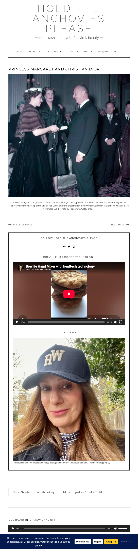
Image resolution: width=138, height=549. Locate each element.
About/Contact (105, 52)
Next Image (118, 225)
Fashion (57, 52)
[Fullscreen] (121, 322)
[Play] (17, 322)
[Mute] (115, 322)
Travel (86, 52)
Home (19, 52)
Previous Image (22, 225)
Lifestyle (71, 52)
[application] (69, 293)
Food (30, 52)
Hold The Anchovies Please (69, 18)
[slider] (123, 528)
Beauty (43, 52)
